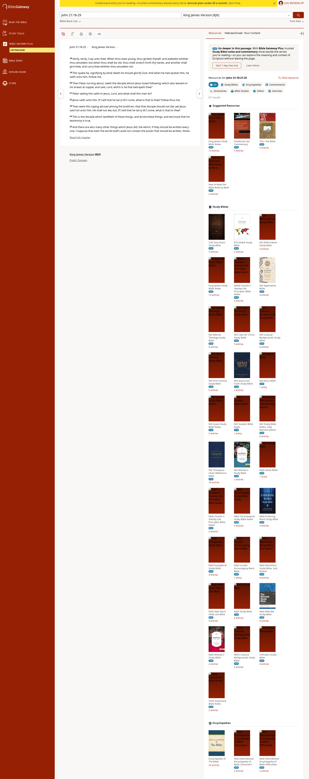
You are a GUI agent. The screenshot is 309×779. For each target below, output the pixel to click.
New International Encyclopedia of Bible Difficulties (269, 761)
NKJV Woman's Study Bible (216, 656)
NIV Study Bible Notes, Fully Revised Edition (267, 427)
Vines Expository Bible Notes (217, 702)
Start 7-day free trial (227, 65)
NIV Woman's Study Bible (241, 472)
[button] (290, 3)
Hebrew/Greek (234, 33)
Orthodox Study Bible (267, 656)
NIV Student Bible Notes (243, 425)
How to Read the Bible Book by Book (219, 186)
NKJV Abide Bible (268, 470)
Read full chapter (80, 137)
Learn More (252, 65)
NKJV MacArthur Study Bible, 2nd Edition (268, 568)
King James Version (82, 154)
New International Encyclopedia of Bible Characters (244, 761)
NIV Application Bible (267, 287)
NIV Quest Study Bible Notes (217, 425)
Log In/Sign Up (294, 3)
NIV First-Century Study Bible (218, 382)
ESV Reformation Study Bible (268, 244)
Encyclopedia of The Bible (217, 760)
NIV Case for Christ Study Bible (244, 336)
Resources (215, 33)
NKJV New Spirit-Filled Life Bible (217, 613)
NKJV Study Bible (243, 611)
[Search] (298, 15)
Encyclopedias (222, 723)
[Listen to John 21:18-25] (99, 34)
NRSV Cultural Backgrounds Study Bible (244, 657)
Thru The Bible (267, 141)
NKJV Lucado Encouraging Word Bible (244, 568)
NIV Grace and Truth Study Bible (243, 382)
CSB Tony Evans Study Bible (217, 244)
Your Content (252, 33)
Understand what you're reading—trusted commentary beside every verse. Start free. (168, 3)
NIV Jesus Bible (267, 380)
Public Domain (78, 160)
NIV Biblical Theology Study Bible (217, 337)
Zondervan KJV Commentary (242, 143)
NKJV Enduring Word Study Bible (268, 518)
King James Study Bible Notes (218, 143)
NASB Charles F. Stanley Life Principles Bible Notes (242, 290)
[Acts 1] (199, 93)
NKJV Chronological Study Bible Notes (244, 518)
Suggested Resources (226, 105)
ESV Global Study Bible (243, 244)
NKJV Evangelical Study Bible (218, 567)
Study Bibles (220, 207)
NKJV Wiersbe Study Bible (266, 613)
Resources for (228, 78)
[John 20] (60, 93)
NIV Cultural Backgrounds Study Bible (269, 337)
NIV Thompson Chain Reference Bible (217, 473)
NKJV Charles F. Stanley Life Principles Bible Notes (217, 521)
